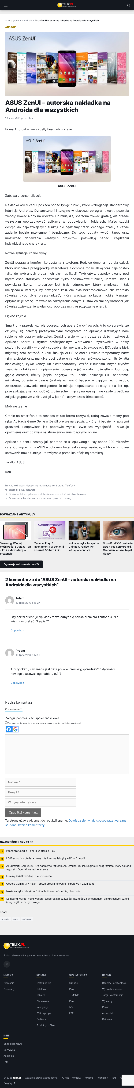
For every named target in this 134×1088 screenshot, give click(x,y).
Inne (6, 1035)
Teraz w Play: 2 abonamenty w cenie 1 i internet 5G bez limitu (49, 547)
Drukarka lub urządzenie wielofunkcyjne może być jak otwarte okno (47, 494)
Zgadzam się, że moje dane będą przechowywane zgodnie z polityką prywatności (44, 723)
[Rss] (6, 964)
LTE (71, 1013)
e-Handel (107, 1013)
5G (71, 1007)
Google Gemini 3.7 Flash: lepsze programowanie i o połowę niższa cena (50, 883)
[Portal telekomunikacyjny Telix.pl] (67, 5)
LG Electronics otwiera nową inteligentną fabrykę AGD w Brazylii (45, 858)
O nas (65, 1077)
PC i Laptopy (43, 1013)
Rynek (106, 974)
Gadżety (41, 1019)
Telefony (70, 485)
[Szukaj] (128, 5)
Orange (73, 982)
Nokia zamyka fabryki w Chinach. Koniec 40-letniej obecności (84, 547)
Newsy (30, 485)
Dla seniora (42, 1001)
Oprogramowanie (45, 485)
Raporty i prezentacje (114, 982)
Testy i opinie (43, 982)
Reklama (107, 1019)
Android (27, 20)
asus (21, 489)
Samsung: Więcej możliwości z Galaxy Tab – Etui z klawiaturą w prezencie (15, 548)
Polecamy (9, 989)
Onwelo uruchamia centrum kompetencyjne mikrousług (40, 498)
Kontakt (76, 1077)
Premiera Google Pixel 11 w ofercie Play (30, 850)
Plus (71, 1001)
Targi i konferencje (112, 994)
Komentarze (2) (14, 709)
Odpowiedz (17, 630)
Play (71, 989)
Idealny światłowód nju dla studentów (29, 876)
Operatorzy (78, 974)
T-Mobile (74, 994)
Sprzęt (60, 485)
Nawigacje (42, 1007)
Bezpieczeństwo (12, 1043)
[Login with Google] (15, 729)
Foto (5, 1061)
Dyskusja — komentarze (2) (21, 564)
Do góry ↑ (9, 1083)
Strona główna (13, 20)
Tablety (40, 994)
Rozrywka (9, 1049)
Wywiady (107, 1001)
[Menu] (5, 5)
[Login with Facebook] (9, 729)
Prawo (105, 1007)
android (13, 489)
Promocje (8, 982)
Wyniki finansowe (112, 989)
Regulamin (103, 1077)
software (30, 489)
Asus (22, 485)
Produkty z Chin (45, 1025)
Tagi (113, 1077)
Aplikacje (8, 1055)
